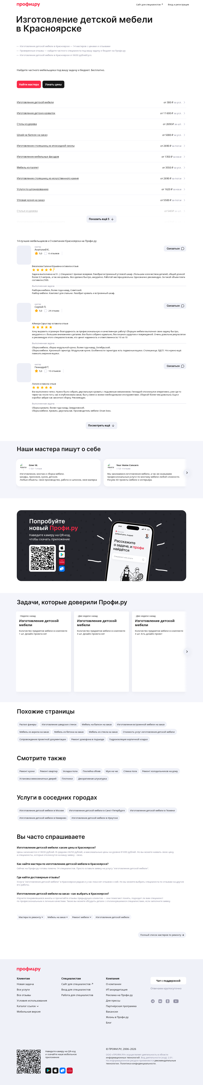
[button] (175, 249)
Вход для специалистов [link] (76, 989)
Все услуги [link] (23, 989)
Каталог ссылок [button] (26, 1006)
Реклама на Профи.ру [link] (119, 995)
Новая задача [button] (25, 984)
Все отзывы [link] (24, 995)
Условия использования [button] (32, 1000)
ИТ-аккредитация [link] (117, 989)
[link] (29, 84)
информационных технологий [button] (123, 1057)
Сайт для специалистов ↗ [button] (77, 984)
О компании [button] (113, 984)
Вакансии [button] (112, 1011)
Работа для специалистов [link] (77, 995)
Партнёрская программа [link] (121, 1006)
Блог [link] (108, 1022)
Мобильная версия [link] (29, 1011)
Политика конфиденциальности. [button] (138, 1063)
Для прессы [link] (113, 1000)
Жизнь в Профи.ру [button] (117, 1017)
